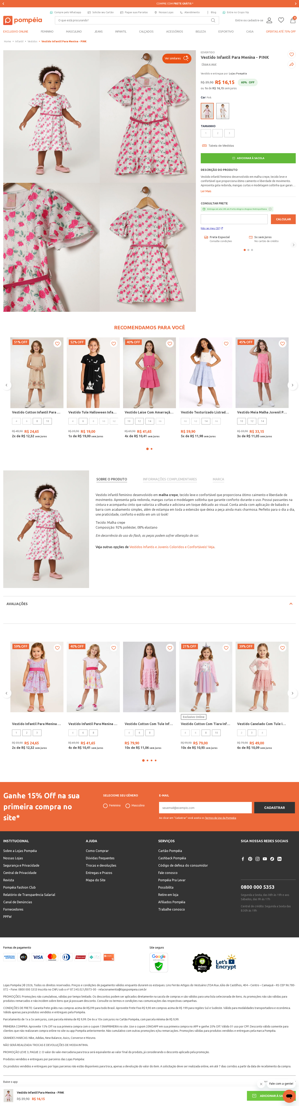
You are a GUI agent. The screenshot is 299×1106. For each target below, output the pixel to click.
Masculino (138, 805)
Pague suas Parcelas (136, 12)
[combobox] (137, 20)
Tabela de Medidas (221, 145)
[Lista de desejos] (281, 20)
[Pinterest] (250, 859)
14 (149, 421)
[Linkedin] (279, 859)
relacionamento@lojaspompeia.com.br (122, 989)
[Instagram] (257, 859)
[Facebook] (243, 859)
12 (139, 421)
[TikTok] (272, 859)
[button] (177, 58)
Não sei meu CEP (210, 228)
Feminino (115, 805)
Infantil (19, 41)
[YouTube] (265, 859)
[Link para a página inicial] (7, 41)
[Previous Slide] (3, 3)
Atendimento (192, 12)
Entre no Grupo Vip (238, 12)
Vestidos (32, 41)
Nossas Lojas (166, 12)
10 (47, 421)
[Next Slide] (295, 3)
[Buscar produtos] (213, 20)
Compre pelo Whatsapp (67, 12)
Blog (213, 12)
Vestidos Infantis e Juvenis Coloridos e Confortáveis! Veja (171, 547)
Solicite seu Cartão (103, 12)
